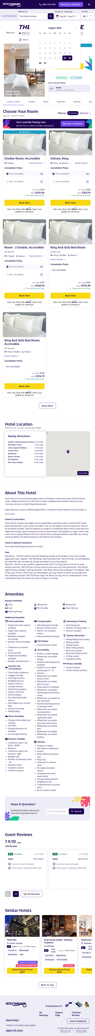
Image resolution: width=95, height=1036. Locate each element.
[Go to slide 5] (63, 934)
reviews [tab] (77, 102)
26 (55, 58)
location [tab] (31, 102)
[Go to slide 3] (22, 934)
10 (45, 48)
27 (60, 58)
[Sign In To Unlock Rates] (41, 181)
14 (65, 48)
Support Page (59, 1013)
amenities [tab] (61, 102)
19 (55, 53)
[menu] (89, 4)
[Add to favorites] (13, 50)
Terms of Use (65, 1031)
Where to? (22, 12)
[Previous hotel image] (35, 92)
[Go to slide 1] (19, 934)
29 (70, 58)
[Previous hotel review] (8, 894)
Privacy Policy (81, 1031)
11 (50, 48)
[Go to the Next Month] (75, 27)
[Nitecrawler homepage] (12, 4)
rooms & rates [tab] (13, 102)
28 (65, 58)
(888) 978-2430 (49, 4)
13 (60, 48)
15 (70, 48)
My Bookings (43, 1013)
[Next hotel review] (16, 894)
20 (60, 53)
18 (50, 53)
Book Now (24, 202)
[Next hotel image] (41, 92)
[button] (24, 174)
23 (40, 58)
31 (45, 63)
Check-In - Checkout (63, 12)
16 (40, 53)
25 (50, 58)
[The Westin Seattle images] (24, 70)
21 (65, 53)
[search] (51, 16)
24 (45, 58)
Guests (85, 11)
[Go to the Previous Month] (34, 27)
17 (45, 53)
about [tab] (46, 102)
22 (70, 53)
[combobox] (33, 16)
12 (55, 48)
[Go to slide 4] (24, 934)
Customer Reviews (76, 1013)
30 (40, 63)
